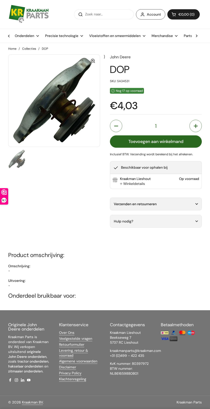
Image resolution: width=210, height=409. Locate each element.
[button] (183, 14)
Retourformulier (71, 344)
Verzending (138, 154)
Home (12, 49)
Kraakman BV (32, 402)
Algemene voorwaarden (78, 361)
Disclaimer (67, 367)
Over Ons (66, 332)
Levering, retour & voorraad (73, 353)
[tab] (132, 183)
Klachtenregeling (72, 379)
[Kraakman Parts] (28, 14)
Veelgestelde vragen (75, 338)
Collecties (29, 49)
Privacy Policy (70, 373)
